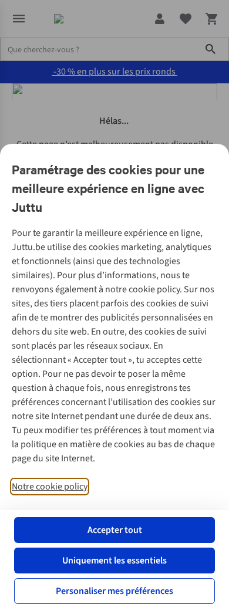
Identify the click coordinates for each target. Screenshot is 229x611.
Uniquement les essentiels (114, 560)
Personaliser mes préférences (114, 591)
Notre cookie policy (49, 486)
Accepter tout (114, 530)
